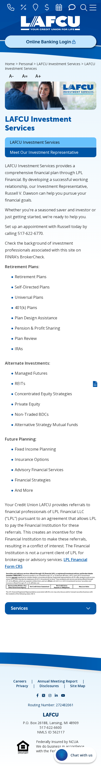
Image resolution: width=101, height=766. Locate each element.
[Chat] (72, 7)
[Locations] (35, 7)
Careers (19, 681)
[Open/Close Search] (84, 7)
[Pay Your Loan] (47, 7)
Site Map (77, 685)
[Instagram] (50, 695)
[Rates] (23, 7)
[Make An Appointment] (59, 7)
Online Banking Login (49, 41)
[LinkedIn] (57, 695)
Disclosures (49, 685)
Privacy (22, 685)
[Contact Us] (10, 7)
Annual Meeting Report (58, 681)
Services (19, 608)
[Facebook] (38, 695)
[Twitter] (44, 695)
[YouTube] (63, 695)
